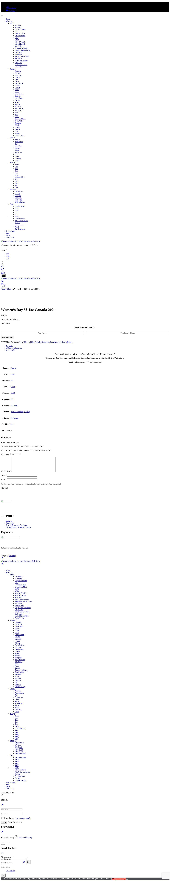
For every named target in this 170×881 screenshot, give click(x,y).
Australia (18, 71)
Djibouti (17, 88)
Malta (17, 102)
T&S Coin (18, 63)
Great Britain (19, 94)
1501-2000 (18, 200)
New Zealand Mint (21, 48)
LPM (16, 38)
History (17, 148)
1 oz (16, 167)
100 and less (19, 192)
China (17, 81)
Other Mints (19, 67)
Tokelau (17, 127)
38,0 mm (14, 405)
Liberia (17, 100)
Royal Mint (18, 58)
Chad (16, 79)
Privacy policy (120, 879)
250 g (17, 183)
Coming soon (19, 225)
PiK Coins (18, 52)
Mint (11, 23)
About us (9, 521)
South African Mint (21, 61)
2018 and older (20, 206)
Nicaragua (18, 110)
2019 (16, 208)
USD (7, 254)
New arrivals (10, 231)
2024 (32, 342)
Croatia (17, 86)
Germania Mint (20, 34)
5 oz (16, 173)
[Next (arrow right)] (4, 844)
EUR (7, 256)
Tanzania (18, 123)
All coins (9, 21)
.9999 (13, 393)
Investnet (12, 556)
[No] (127, 879)
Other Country (19, 135)
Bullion (17, 223)
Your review (6, 471)
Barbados (18, 73)
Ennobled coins (20, 229)
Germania (18, 96)
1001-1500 (18, 198)
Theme (12, 137)
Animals (17, 140)
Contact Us (10, 237)
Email (4, 479)
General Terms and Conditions (17, 525)
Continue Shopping (25, 837)
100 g (17, 181)
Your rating (6, 454)
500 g (17, 185)
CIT (16, 31)
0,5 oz (17, 165)
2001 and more (20, 202)
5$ (11, 380)
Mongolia (18, 106)
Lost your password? (22, 818)
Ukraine (17, 129)
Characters (18, 146)
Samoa (17, 117)
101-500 (17, 194)
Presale (17, 227)
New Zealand (19, 108)
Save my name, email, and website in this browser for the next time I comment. (32, 484)
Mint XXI (18, 46)
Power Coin (19, 54)
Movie (17, 150)
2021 (16, 212)
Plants (17, 156)
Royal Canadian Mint (22, 56)
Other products (20, 219)
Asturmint (18, 27)
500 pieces (14, 418)
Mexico (17, 104)
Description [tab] (10, 346)
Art (16, 144)
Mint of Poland (20, 44)
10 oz (16, 175)
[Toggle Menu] (2, 15)
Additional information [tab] (14, 348)
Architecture (19, 142)
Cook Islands (19, 83)
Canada (17, 77)
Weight (12, 162)
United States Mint (21, 65)
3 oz (16, 171)
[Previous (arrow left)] (2, 844)
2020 (16, 210)
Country (12, 69)
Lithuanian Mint (20, 36)
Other (17, 160)
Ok (113, 879)
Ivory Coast (18, 98)
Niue (16, 113)
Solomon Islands (20, 119)
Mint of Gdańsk (20, 42)
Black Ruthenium (17, 412)
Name (4, 475)
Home (8, 19)
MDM (17, 40)
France (17, 90)
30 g (16, 179)
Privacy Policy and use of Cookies (18, 527)
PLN (7, 258)
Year (11, 204)
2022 (16, 214)
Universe (18, 158)
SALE (8, 235)
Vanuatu (17, 133)
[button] (2, 795)
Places (17, 154)
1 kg (16, 187)
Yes (12, 424)
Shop (9, 289)
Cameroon (18, 75)
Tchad (17, 125)
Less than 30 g (19, 177)
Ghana (17, 92)
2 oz (16, 169)
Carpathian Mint (20, 29)
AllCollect (18, 25)
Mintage (12, 189)
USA (16, 131)
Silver (13, 387)
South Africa (19, 121)
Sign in (4, 822)
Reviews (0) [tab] (10, 350)
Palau (16, 115)
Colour (26, 412)
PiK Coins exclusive (21, 221)
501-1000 (18, 196)
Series (17, 216)
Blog (7, 233)
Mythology (18, 152)
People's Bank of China (22, 50)
